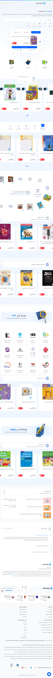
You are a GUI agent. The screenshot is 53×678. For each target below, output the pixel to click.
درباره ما (50, 609)
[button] (40, 37)
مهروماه (25, 630)
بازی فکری (12, 67)
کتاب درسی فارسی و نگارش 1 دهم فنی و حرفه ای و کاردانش (26, 154)
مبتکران (25, 627)
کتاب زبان (28, 67)
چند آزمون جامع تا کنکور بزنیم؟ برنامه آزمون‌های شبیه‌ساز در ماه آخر (31, 515)
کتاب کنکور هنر (15, 640)
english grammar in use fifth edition (28, 469)
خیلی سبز (45, 370)
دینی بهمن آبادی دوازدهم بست (35, 102)
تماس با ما (50, 617)
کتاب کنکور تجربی (22, 640)
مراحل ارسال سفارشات (22, 614)
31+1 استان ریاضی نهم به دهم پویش (28, 288)
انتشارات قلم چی (7, 341)
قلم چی (25, 625)
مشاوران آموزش (33, 370)
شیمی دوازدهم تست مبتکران (47, 630)
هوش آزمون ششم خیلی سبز (47, 632)
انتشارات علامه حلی (7, 370)
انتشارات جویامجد (20, 370)
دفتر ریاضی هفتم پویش (14, 102)
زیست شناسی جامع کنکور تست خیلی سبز (45, 622)
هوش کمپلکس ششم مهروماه (46, 625)
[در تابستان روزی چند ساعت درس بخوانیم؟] (47, 500)
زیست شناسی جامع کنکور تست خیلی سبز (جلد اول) (20, 37)
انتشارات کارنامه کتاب (20, 355)
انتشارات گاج (45, 341)
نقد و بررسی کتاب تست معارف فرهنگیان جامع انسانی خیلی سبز (9, 506)
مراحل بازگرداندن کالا (23, 609)
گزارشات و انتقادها (49, 614)
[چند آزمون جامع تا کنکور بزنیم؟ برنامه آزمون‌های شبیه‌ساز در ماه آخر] (47, 515)
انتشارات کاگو (7, 355)
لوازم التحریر (45, 67)
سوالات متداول (49, 612)
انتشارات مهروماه (20, 341)
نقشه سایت (24, 617)
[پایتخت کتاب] (40, 3)
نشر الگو (32, 341)
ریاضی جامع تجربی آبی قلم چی (47, 627)
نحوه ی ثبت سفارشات (22, 612)
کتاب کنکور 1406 (8, 640)
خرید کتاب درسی (14, 574)
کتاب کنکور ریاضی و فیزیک (39, 640)
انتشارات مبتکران (46, 355)
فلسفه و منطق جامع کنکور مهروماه (28, 402)
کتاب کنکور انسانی (30, 640)
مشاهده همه (43, 130)
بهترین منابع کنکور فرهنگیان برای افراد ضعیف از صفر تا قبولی (9, 500)
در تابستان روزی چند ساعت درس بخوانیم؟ (34, 499)
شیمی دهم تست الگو (31, 242)
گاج (25, 632)
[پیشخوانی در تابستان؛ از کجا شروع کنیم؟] (47, 508)
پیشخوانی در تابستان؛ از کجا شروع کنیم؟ (34, 506)
